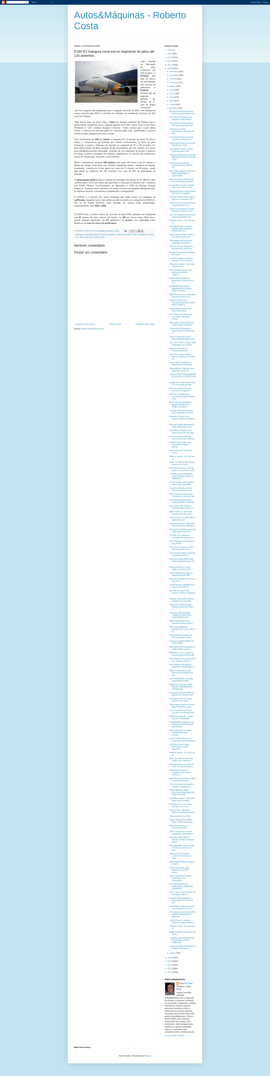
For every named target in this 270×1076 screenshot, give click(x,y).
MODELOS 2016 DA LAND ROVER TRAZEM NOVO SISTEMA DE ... (180, 686)
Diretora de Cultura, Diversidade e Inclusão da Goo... (181, 131)
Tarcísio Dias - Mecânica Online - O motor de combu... (182, 811)
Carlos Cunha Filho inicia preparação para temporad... (182, 739)
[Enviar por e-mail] (130, 231)
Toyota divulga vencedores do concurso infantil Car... (182, 586)
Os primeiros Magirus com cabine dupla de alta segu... (182, 431)
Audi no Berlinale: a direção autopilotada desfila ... (181, 680)
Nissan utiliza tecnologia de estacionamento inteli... (181, 574)
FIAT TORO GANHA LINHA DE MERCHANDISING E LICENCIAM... (182, 173)
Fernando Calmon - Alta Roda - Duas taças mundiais (182, 799)
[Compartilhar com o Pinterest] (142, 231)
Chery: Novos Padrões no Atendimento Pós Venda (180, 363)
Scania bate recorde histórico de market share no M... (181, 236)
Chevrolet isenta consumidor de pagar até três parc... (181, 785)
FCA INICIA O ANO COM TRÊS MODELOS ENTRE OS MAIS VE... (182, 914)
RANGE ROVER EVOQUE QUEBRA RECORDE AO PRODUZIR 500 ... (180, 228)
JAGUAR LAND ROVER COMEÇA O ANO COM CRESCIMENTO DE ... (180, 615)
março (172, 104)
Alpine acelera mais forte (179, 816)
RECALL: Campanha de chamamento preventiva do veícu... (182, 396)
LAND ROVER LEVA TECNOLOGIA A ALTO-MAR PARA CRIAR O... (182, 302)
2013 (170, 965)
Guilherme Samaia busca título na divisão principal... (182, 779)
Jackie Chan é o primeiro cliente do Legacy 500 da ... (182, 921)
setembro (174, 83)
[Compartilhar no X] (136, 231)
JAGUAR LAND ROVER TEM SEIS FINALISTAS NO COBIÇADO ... (181, 940)
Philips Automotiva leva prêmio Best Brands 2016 (182, 144)
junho (172, 93)
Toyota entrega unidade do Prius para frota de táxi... (180, 636)
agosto (173, 86)
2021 (170, 50)
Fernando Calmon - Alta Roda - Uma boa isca (182, 265)
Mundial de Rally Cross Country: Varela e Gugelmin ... (182, 418)
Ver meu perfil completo (175, 1035)
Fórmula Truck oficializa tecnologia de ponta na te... (182, 536)
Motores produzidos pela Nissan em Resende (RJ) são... (181, 672)
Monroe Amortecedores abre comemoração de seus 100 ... (182, 561)
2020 (170, 54)
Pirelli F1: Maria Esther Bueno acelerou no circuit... (182, 463)
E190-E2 (135, 235)
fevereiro (174, 108)
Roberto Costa (186, 983)
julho (172, 90)
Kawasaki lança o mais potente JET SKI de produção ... (182, 192)
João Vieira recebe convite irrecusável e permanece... (181, 832)
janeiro (173, 953)
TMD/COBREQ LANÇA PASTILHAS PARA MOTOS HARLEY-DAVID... (181, 792)
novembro (174, 75)
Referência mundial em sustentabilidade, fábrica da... (180, 165)
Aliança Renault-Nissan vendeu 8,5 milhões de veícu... (180, 856)
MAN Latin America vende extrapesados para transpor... (180, 732)
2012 (170, 968)
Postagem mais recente (85, 324)
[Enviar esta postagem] (125, 231)
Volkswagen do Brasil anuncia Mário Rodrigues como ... (182, 705)
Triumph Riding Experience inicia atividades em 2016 (181, 412)
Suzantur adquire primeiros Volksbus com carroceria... (181, 259)
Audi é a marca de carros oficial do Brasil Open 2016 (182, 338)
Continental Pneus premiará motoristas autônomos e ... (181, 138)
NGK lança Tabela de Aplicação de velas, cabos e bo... (182, 629)
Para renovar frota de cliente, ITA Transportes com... (181, 548)
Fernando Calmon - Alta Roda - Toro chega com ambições (182, 524)
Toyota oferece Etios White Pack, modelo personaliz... (181, 821)
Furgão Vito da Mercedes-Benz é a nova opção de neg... (182, 383)
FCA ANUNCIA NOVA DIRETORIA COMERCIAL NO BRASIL (181, 886)
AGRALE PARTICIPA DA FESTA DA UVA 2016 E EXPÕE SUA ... (182, 376)
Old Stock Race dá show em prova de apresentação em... (182, 112)
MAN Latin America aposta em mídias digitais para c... (182, 648)
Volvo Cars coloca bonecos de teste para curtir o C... (182, 893)
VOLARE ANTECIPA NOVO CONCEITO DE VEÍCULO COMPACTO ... (181, 476)
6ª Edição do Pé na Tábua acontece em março (180, 700)
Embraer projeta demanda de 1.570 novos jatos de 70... (181, 426)
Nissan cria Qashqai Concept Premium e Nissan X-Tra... (181, 210)
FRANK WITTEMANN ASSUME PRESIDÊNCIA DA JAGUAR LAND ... (182, 157)
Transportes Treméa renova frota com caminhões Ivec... (182, 124)
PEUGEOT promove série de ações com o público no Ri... (182, 469)
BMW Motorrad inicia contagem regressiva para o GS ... (182, 295)
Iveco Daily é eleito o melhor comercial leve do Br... (181, 150)
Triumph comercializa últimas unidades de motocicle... (181, 600)
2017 (170, 65)
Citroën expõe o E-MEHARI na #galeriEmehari (182, 519)
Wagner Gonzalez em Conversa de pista (178, 349)
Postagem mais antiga (145, 324)
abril (172, 101)
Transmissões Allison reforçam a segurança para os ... (182, 554)
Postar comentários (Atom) (92, 329)
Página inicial (115, 324)
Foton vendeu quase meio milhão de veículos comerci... (180, 272)
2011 (170, 972)
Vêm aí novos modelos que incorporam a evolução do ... (182, 495)
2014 (170, 961)
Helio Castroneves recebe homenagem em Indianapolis (180, 878)
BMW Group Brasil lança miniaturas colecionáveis (181, 622)
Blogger (147, 1056)
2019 (170, 57)
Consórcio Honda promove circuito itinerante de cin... (181, 489)
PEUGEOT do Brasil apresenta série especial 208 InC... (182, 530)
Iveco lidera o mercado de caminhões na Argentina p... (182, 665)
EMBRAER (144, 235)
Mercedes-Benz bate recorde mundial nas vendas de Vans (181, 848)
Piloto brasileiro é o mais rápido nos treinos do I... (180, 568)
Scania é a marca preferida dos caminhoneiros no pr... (182, 204)
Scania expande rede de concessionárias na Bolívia (182, 437)
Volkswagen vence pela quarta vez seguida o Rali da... (182, 660)
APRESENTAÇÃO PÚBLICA (96, 235)
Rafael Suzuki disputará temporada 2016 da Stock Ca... (181, 280)
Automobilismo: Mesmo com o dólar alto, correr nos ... (182, 369)
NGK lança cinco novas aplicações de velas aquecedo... (179, 746)
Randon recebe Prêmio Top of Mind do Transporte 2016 (182, 198)
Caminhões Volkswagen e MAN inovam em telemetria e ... (182, 330)
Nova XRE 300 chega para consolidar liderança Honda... (180, 316)
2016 (170, 68)
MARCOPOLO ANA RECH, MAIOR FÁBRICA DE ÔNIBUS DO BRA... (180, 404)
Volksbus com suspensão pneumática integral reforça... (180, 444)
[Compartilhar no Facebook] (139, 231)
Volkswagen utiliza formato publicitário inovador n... (180, 241)
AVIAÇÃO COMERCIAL (116, 235)
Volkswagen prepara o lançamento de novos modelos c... (179, 772)
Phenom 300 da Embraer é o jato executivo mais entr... (181, 247)
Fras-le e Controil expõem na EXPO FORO (181, 642)
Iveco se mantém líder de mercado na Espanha (180, 389)
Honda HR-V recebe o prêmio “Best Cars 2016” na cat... (182, 186)
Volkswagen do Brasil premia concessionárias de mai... (181, 907)
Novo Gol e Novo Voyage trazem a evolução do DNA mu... (181, 356)
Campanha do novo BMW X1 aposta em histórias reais (181, 694)
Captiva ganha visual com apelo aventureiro (180, 310)
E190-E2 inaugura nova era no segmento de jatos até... (182, 216)
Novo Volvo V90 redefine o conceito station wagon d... (181, 507)
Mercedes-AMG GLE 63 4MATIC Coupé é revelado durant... (181, 839)
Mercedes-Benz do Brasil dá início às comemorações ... (181, 765)
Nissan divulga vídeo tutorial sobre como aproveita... (181, 483)
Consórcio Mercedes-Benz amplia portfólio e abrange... (182, 501)
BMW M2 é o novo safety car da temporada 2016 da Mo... (182, 654)
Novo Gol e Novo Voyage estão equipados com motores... (182, 343)
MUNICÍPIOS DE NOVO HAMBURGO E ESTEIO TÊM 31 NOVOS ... (180, 288)
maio (172, 97)
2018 (170, 61)
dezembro (174, 71)
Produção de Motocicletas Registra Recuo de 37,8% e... (181, 607)
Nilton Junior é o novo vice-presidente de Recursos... (181, 513)
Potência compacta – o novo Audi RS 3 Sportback (181, 717)
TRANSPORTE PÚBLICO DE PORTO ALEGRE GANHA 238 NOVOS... (181, 724)
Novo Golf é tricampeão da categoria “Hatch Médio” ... (181, 118)
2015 (170, 958)
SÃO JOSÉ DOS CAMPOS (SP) (92, 237)
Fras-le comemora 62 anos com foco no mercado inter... (182, 711)
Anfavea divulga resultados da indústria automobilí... (182, 947)
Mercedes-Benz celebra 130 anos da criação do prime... (182, 180)
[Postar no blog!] (133, 231)
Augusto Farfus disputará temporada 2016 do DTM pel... (181, 900)
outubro (173, 79)
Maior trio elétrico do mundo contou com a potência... (181, 759)
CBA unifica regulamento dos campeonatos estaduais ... (181, 324)
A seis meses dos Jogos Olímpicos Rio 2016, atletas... (179, 870)
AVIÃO (128, 235)
